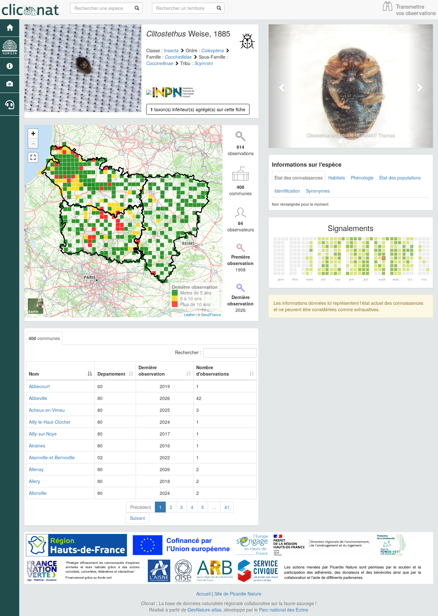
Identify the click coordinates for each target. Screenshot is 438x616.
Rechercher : (188, 352)
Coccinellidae (178, 57)
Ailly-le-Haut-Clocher (50, 422)
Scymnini (203, 63)
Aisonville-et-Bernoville (52, 457)
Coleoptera (212, 50)
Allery (34, 481)
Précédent (140, 507)
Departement (111, 373)
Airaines (37, 445)
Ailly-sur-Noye (43, 433)
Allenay (36, 469)
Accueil (203, 593)
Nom (34, 373)
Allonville (37, 493)
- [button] (33, 143)
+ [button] (33, 133)
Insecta (171, 50)
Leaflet (189, 314)
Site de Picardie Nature (238, 593)
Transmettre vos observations (416, 10)
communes (44, 338)
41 (227, 507)
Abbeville (38, 398)
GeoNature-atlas (204, 609)
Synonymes (318, 190)
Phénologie (362, 177)
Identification (287, 190)
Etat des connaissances (298, 177)
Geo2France (211, 314)
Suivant (137, 518)
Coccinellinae (159, 63)
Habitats (336, 177)
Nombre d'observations (212, 370)
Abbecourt (39, 386)
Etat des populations (400, 177)
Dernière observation (152, 370)
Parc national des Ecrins (283, 609)
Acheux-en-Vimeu (47, 410)
